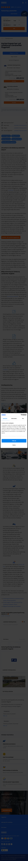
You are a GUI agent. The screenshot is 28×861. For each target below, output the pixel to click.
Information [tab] (14, 418)
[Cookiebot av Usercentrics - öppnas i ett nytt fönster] (21, 415)
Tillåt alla (14, 440)
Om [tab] (23, 418)
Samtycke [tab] (5, 418)
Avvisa (14, 445)
